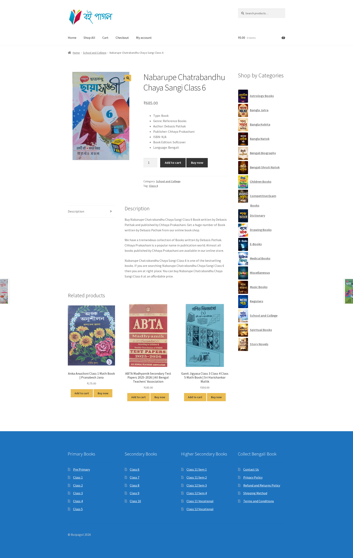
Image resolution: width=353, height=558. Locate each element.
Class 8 (134, 485)
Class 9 (134, 493)
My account (144, 38)
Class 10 (135, 501)
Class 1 (78, 477)
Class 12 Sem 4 (197, 493)
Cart (105, 38)
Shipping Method (255, 493)
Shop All (89, 38)
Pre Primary (81, 469)
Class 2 (78, 485)
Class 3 (78, 493)
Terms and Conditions (258, 501)
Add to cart (173, 162)
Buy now (197, 162)
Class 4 (78, 501)
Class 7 (134, 477)
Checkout (122, 38)
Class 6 (153, 186)
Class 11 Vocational (200, 501)
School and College (94, 53)
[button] (128, 78)
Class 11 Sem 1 (197, 469)
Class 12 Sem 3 (197, 485)
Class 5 (78, 509)
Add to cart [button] (82, 393)
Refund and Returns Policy (261, 485)
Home (72, 38)
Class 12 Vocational (200, 509)
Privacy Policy (253, 477)
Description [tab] (76, 211)
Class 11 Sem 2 (197, 477)
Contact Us (251, 469)
